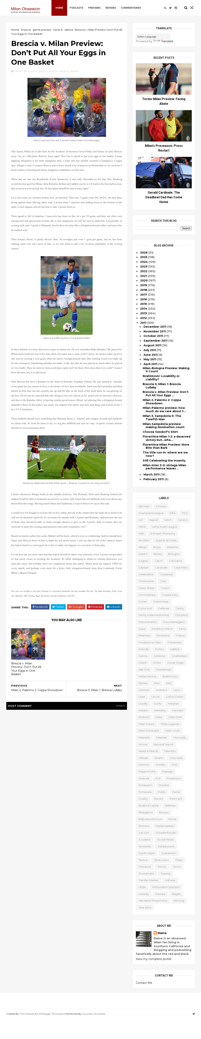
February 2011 (153, 479)
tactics (143, 860)
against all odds (166, 540)
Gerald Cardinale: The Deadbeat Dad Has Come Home (163, 197)
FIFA (172, 513)
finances (144, 635)
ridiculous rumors (150, 819)
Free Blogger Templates (50, 1013)
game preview (42, 29)
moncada (180, 737)
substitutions (166, 846)
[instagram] (176, 8)
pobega (167, 771)
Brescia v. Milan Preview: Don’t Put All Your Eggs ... (165, 393)
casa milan (180, 567)
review (164, 812)
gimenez (159, 655)
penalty (160, 764)
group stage (175, 662)
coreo (143, 601)
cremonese (161, 601)
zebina (68, 29)
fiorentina (162, 635)
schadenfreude (166, 832)
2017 (144, 294)
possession (174, 778)
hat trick (144, 669)
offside (143, 757)
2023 (144, 266)
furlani (159, 649)
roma (172, 819)
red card (176, 798)
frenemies (174, 642)
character (166, 574)
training (165, 873)
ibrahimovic (170, 676)
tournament (146, 873)
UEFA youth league (164, 526)
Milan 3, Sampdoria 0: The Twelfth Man (162, 417)
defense (163, 608)
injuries (143, 683)
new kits (169, 751)
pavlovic (144, 764)
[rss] (165, 8)
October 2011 (153, 336)
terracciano (161, 860)
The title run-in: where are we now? (165, 454)
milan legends (170, 723)
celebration (146, 574)
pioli (174, 764)
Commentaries (131, 7)
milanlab (161, 737)
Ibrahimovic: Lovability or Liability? (161, 377)
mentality (160, 710)
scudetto (145, 839)
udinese (170, 880)
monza (143, 744)
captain (144, 567)
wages (176, 894)
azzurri (143, 553)
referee (170, 805)
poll (158, 778)
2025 (144, 257)
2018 (144, 290)
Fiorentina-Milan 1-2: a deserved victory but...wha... (166, 438)
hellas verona (147, 676)
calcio (159, 560)
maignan (173, 703)
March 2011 (151, 474)
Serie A (57, 29)
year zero (145, 907)
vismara (160, 894)
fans (182, 628)
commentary (147, 594)
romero (144, 826)
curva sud (145, 608)
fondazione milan (150, 642)
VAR (141, 533)
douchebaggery (174, 621)
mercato (177, 710)
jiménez (144, 689)
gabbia (174, 649)
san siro (144, 832)
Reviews (110, 7)
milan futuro (146, 723)
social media (165, 839)
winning (179, 900)
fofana (180, 635)
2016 (144, 299)
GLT (141, 519)
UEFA (142, 526)
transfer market (148, 880)
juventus (161, 689)
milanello (144, 737)
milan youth (172, 730)
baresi (158, 553)
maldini (143, 710)
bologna (173, 553)
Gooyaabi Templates (93, 1013)
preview (164, 785)
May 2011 (150, 359)
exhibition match (162, 628)
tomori (162, 866)
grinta (157, 662)
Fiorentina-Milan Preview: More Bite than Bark (166, 446)
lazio (177, 689)
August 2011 (152, 345)
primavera (145, 792)
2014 (144, 308)
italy (168, 683)
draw (142, 628)
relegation (146, 812)
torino (177, 866)
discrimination (148, 621)
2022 (144, 271)
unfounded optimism (166, 887)
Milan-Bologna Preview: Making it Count (166, 369)
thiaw (179, 860)
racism (158, 798)
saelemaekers (165, 826)
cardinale (161, 567)
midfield (144, 717)
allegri (143, 547)
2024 (144, 262)
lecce (156, 696)
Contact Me (144, 983)
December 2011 (155, 326)
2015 (144, 304)
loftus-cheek (174, 696)
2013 (144, 313)
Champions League (151, 513)
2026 (144, 252)
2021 (144, 276)
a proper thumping (162, 533)
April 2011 (150, 364)
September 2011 (155, 340)
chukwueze (146, 581)
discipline (181, 615)
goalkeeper (179, 655)
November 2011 (155, 331)
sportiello (145, 846)
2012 (144, 318)
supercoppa (147, 853)
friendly (144, 649)
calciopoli (175, 560)
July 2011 (150, 350)
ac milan (144, 540)
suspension (168, 853)
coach (165, 587)
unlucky (144, 894)
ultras (142, 887)
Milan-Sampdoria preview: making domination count (164, 425)
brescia (26, 29)
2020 (144, 280)
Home (59, 7)
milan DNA (175, 717)
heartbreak (163, 669)
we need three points (153, 900)
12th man (144, 506)
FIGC (185, 513)
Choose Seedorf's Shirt (160, 432)
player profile (147, 771)
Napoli (154, 519)
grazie (143, 662)
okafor (158, 757)
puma (176, 792)
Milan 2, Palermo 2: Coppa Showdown (162, 401)
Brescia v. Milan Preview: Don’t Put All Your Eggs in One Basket (26, 669)
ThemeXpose (26, 1013)
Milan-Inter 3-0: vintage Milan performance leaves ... (164, 466)
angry (157, 547)
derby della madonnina (154, 615)
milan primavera (149, 730)
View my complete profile (153, 959)
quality (143, 798)
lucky (158, 703)
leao (142, 696)
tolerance (145, 866)
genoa (143, 655)
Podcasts (76, 7)
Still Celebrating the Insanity (164, 460)
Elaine (162, 933)
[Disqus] (66, 763)
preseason (145, 785)
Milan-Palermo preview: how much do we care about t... (164, 409)
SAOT (168, 519)
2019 (144, 285)
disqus (120, 705)
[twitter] (170, 8)
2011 (143, 323)
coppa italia (169, 594)
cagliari (143, 560)
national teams (163, 744)
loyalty (143, 703)
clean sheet (146, 587)
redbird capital (149, 805)
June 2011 (150, 355)
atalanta (172, 547)
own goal (176, 757)
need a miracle (148, 751)
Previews (94, 7)
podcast (144, 778)
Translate (167, 41)
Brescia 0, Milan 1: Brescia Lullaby (162, 385)
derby (180, 608)
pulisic (162, 792)
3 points (161, 506)
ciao (163, 581)
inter (157, 683)
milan (158, 717)
